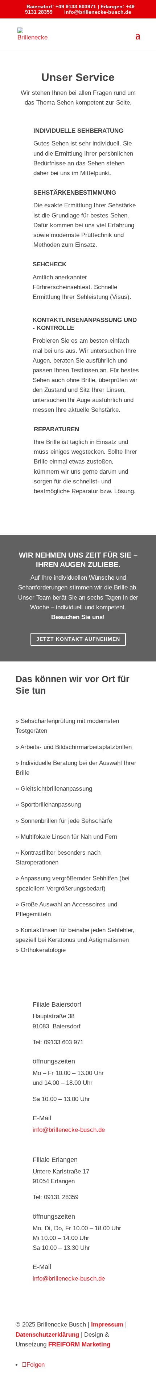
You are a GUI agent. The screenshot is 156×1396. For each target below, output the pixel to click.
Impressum (107, 1324)
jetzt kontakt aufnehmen (78, 639)
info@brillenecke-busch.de (69, 1129)
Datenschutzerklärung (47, 1334)
